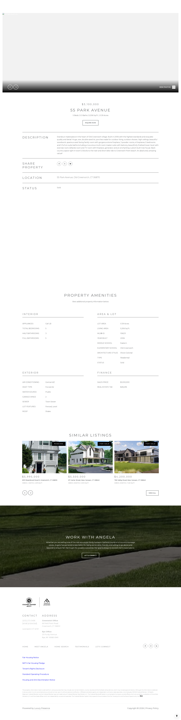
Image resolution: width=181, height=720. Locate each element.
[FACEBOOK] (145, 646)
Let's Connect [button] (90, 555)
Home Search (61, 647)
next (15, 87)
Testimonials (82, 647)
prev (10, 87)
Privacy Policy (152, 708)
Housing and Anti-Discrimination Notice (38, 680)
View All (152, 493)
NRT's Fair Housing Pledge (33, 663)
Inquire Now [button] (90, 123)
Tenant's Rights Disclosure (33, 669)
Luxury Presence (42, 708)
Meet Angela (41, 647)
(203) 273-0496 (28, 621)
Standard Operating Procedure (35, 674)
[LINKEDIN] (156, 646)
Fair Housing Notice (30, 658)
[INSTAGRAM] (151, 646)
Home (25, 647)
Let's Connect (102, 647)
